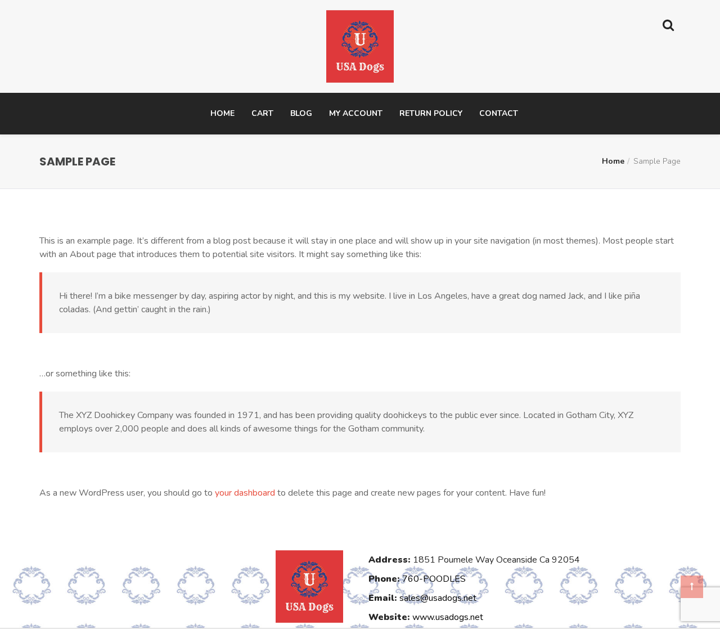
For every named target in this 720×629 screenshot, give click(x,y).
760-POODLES (434, 579)
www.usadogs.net (447, 617)
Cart (262, 113)
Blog (301, 113)
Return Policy (430, 113)
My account (355, 113)
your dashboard (245, 493)
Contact (498, 113)
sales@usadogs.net (437, 598)
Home (222, 113)
